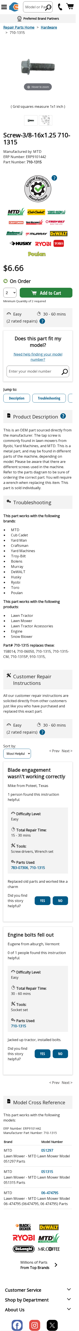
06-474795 (49, 1192)
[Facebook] (17, 1325)
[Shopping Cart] (70, 6)
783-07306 (19, 867)
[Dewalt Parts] (49, 1227)
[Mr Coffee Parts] (49, 1249)
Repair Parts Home (18, 27)
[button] (4, 7)
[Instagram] (34, 1325)
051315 (47, 1171)
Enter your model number (30, 371)
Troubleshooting (49, 398)
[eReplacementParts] (14, 7)
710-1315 (37, 867)
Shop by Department (27, 1300)
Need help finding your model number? (38, 357)
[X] (52, 1325)
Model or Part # (38, 7)
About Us (15, 1310)
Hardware (49, 27)
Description (16, 398)
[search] (48, 7)
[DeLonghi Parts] (24, 1249)
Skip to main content (38, 12)
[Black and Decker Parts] (24, 1227)
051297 (47, 1150)
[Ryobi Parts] (24, 1238)
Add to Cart (50, 293)
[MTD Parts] (49, 1238)
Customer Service (23, 1290)
